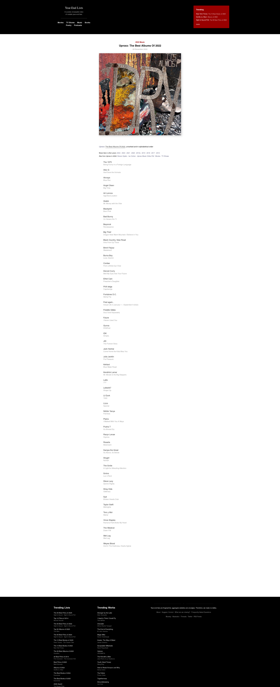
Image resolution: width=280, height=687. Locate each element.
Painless (106, 413)
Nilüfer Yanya (109, 411)
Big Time (106, 188)
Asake (106, 200)
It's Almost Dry (108, 429)
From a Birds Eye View (112, 265)
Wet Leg (107, 535)
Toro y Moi (107, 512)
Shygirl (106, 457)
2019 (143, 153)
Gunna (106, 325)
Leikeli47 (107, 387)
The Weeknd (108, 527)
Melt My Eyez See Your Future (115, 273)
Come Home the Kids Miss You (115, 351)
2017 (153, 153)
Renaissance (108, 227)
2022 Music (140, 42)
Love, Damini (108, 258)
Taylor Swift (108, 504)
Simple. (106, 335)
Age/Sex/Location (110, 195)
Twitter (190, 616)
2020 (133, 153)
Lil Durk (106, 395)
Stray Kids (107, 488)
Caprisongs (107, 289)
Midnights (107, 507)
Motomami (107, 444)
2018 (148, 153)
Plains (106, 418)
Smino (106, 473)
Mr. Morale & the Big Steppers (114, 374)
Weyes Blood (109, 543)
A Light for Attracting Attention (114, 468)
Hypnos (106, 437)
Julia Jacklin (108, 356)
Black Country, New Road (114, 239)
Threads (183, 616)
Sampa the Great (110, 450)
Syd (105, 496)
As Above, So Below (111, 452)
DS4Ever (106, 328)
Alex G (106, 169)
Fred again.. (108, 302)
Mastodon (175, 616)
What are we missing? (182, 612)
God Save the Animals (112, 172)
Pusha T (107, 426)
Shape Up (107, 390)
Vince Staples (109, 520)
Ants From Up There (111, 242)
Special (106, 406)
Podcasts (78, 25)
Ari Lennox (108, 193)
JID (104, 341)
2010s (138, 153)
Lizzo (105, 403)
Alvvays (106, 177)
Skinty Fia (107, 297)
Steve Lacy (108, 481)
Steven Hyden (122, 156)
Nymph (106, 460)
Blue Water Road (110, 367)
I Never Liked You (110, 320)
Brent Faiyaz (108, 247)
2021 (128, 153)
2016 (158, 153)
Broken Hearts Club (111, 499)
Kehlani (106, 364)
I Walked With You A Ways (113, 421)
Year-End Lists (74, 8)
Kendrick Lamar (110, 372)
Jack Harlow (108, 348)
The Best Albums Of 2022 (115, 146)
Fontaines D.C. (109, 294)
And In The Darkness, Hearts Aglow (117, 546)
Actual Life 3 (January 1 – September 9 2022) (120, 304)
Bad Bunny (108, 216)
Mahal (105, 515)
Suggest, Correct (167, 612)
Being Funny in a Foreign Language (117, 164)
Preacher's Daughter (111, 281)
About (158, 612)
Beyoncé (107, 224)
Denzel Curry (109, 270)
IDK (105, 333)
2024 (118, 153)
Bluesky (168, 616)
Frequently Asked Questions (201, 612)
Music (79, 22)
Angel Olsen (108, 185)
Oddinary (106, 491)
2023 (123, 153)
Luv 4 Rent (107, 476)
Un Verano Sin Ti (110, 219)
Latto (105, 379)
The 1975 (107, 162)
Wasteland (107, 250)
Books (87, 22)
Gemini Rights (108, 483)
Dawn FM (107, 530)
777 (104, 382)
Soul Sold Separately (111, 312)
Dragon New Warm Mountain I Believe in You (120, 234)
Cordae (106, 263)
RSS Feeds (198, 616)
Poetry (68, 25)
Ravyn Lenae (109, 434)
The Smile (107, 465)
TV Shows (70, 22)
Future (106, 317)
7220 (105, 398)
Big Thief (107, 231)
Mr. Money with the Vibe (112, 203)
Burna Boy (108, 255)
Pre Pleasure (108, 359)
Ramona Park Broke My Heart (115, 522)
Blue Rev (107, 180)
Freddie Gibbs (109, 309)
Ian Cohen (132, 156)
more (198, 24)
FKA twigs (107, 286)
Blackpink (107, 208)
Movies (61, 22)
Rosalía (106, 442)
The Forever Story (110, 343)
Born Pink (107, 211)
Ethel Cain (107, 278)
